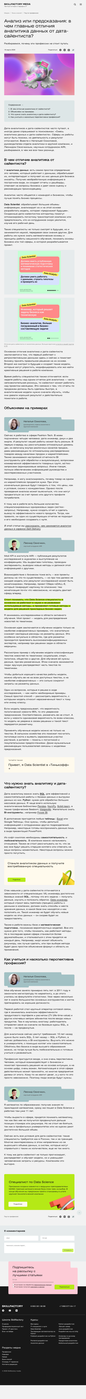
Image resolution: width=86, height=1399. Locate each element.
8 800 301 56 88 (38, 1306)
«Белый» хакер (64, 1326)
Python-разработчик (66, 1324)
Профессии (6, 1352)
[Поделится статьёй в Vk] (65, 50)
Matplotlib (45, 810)
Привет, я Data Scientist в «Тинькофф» (38, 765)
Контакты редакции (9, 1364)
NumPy (52, 806)
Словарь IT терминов (10, 1362)
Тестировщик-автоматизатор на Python (43, 1332)
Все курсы (34, 1324)
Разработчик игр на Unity (68, 1331)
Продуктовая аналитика (68, 1340)
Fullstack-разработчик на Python (43, 1336)
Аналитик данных (37, 1343)
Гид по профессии (11, 1216)
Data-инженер (58, 900)
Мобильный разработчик (68, 1343)
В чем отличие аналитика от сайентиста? (30, 109)
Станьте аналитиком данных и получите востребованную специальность (39, 860)
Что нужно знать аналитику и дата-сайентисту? (33, 114)
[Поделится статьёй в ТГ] (60, 50)
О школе (5, 1324)
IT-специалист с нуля (39, 1326)
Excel (60, 819)
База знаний (7, 1359)
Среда (4, 1357)
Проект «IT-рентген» (10, 1329)
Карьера (5, 1354)
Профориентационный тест (12, 1326)
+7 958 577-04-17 (67, 1306)
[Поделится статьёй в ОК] (69, 50)
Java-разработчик (66, 1329)
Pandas (42, 806)
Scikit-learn (63, 806)
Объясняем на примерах (22, 112)
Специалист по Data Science (26, 1175)
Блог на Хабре (7, 1331)
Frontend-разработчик (39, 1340)
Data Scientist (36, 1329)
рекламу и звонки (37, 1287)
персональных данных (42, 1285)
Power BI (42, 813)
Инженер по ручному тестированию (67, 1337)
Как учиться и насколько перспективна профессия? (35, 117)
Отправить (68, 1250)
